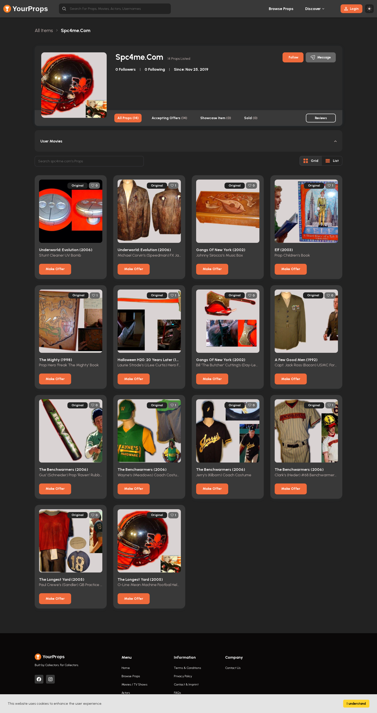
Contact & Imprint (186, 684)
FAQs (177, 693)
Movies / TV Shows (134, 684)
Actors (126, 693)
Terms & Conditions (187, 668)
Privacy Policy (183, 676)
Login (354, 9)
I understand (356, 704)
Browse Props (281, 8)
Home (126, 668)
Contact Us (232, 668)
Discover (313, 8)
